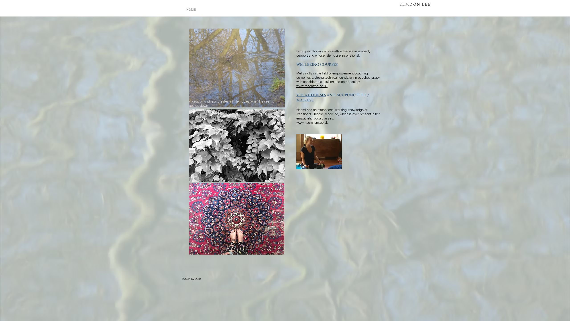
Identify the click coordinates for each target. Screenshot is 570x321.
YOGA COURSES (311, 94)
